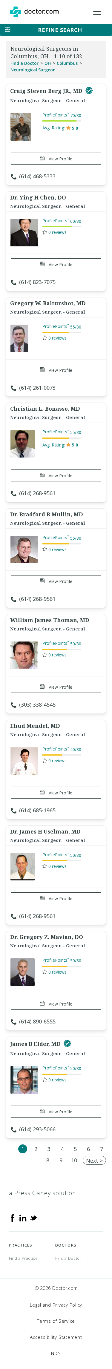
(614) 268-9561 (37, 493)
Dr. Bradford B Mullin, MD (46, 514)
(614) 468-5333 (37, 176)
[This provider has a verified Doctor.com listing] (89, 90)
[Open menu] (97, 12)
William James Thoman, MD (49, 620)
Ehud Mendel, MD (35, 725)
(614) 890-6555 (37, 1021)
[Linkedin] (23, 1217)
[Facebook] (12, 1217)
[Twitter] (33, 1217)
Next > (94, 1160)
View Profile (59, 159)
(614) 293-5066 (37, 1129)
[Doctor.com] (34, 12)
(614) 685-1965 (37, 810)
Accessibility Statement (56, 1337)
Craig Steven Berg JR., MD (47, 90)
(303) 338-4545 (37, 704)
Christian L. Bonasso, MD (45, 408)
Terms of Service (56, 1321)
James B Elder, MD (36, 1043)
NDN (56, 1353)
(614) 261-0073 (37, 387)
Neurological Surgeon (33, 70)
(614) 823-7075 (37, 282)
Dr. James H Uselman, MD (45, 831)
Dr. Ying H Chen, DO (38, 197)
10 (74, 1160)
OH (48, 63)
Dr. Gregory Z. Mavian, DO (46, 936)
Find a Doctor (24, 63)
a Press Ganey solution (42, 1193)
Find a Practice (23, 1258)
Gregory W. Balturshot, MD (48, 303)
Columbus (67, 63)
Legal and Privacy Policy (56, 1305)
